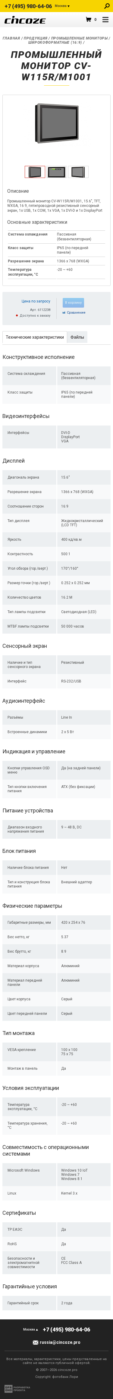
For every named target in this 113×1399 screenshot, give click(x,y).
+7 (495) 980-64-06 (28, 6)
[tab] (35, 172)
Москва (61, 6)
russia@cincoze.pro (60, 1342)
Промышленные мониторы (79, 38)
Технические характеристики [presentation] (35, 337)
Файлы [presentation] (77, 337)
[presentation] (35, 176)
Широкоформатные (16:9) (55, 42)
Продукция (35, 38)
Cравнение (76, 313)
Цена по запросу (36, 301)
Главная (11, 38)
